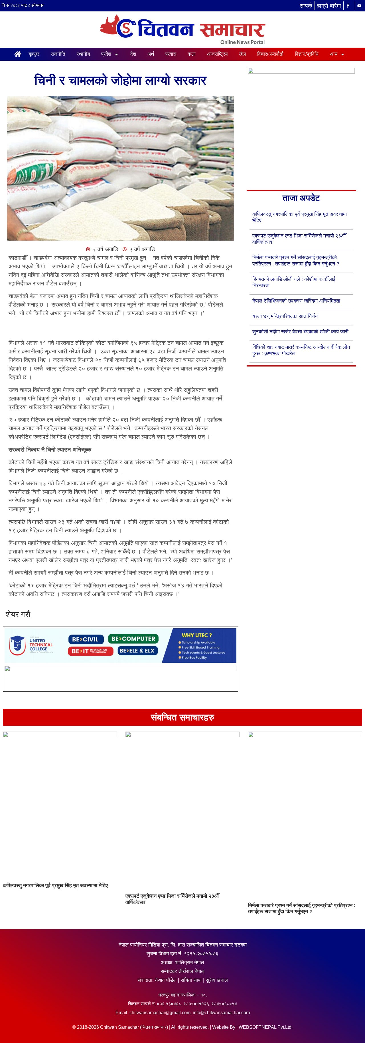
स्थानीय (83, 54)
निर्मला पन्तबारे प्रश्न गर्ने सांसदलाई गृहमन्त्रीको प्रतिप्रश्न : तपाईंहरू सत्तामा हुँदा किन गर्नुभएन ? (302, 909)
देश (133, 54)
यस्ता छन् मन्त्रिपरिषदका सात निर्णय (285, 316)
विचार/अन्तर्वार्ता (270, 54)
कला (192, 54)
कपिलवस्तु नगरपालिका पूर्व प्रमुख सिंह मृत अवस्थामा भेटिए (55, 885)
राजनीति (58, 54)
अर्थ (150, 54)
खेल (242, 54)
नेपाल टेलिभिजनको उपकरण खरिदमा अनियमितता (296, 301)
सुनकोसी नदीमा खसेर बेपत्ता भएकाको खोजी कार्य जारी (300, 332)
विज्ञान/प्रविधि (307, 54)
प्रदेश (106, 54)
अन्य (333, 54)
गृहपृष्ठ (34, 54)
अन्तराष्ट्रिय (217, 54)
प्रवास (170, 54)
